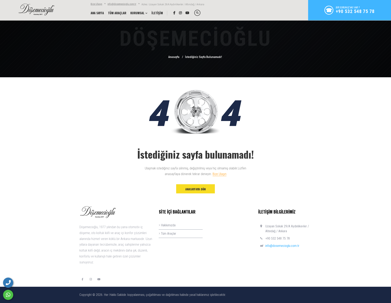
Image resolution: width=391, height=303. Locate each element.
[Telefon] (8, 283)
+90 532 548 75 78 (277, 238)
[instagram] (179, 12)
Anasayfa (173, 57)
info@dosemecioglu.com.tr (122, 3)
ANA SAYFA (97, 13)
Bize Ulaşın (96, 3)
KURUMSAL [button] (137, 13)
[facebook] (172, 12)
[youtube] (185, 12)
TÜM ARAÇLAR (117, 13)
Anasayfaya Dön (195, 189)
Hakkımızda (168, 225)
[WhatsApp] (8, 295)
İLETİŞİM (157, 13)
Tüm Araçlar (168, 233)
